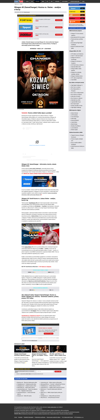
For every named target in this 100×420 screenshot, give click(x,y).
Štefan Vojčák (74, 129)
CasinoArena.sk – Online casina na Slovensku (51, 382)
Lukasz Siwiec (28, 246)
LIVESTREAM (47, 48)
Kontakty (20, 417)
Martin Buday (74, 124)
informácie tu (39, 408)
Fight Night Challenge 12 (76, 85)
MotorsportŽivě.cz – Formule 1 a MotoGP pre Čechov (53, 384)
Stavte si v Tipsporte (46, 266)
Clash (27, 1)
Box (51, 1)
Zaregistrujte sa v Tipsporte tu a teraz (30, 315)
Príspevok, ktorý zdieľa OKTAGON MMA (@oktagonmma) (37, 159)
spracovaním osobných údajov (26, 373)
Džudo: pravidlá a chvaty (76, 105)
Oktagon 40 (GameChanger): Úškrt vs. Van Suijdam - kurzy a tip (40, 355)
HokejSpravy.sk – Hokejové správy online (26, 385)
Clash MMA (74, 79)
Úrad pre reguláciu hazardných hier (42, 413)
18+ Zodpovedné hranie (67, 417)
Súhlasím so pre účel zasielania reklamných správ (29, 373)
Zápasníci (57, 1)
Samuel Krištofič (75, 120)
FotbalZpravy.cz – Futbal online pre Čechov (51, 385)
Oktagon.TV (33, 305)
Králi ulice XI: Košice (75, 96)
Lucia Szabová (74, 127)
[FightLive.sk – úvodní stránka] (18, 1)
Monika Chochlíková (75, 126)
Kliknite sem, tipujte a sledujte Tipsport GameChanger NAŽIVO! (38, 173)
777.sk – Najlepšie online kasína (24, 390)
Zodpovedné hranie (54, 413)
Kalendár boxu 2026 (75, 100)
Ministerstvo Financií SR (27, 413)
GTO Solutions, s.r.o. (79, 417)
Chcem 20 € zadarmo (48, 333)
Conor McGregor (75, 116)
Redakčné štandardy (28, 417)
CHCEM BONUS (59, 20)
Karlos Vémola (74, 113)
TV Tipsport (33, 310)
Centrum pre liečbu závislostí (66, 413)
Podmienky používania (40, 417)
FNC (32, 1)
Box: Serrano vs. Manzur (76, 98)
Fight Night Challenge (76, 107)
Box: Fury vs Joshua (75, 87)
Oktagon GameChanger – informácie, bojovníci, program (22, 354)
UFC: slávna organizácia (76, 77)
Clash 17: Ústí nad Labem (77, 55)
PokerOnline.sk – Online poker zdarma (26, 387)
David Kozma (32, 202)
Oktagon (37, 1)
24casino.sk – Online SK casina (24, 395)
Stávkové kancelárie (74, 1)
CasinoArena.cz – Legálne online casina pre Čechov (53, 387)
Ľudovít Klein (74, 122)
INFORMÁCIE (33, 48)
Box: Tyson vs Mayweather (77, 92)
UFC (47, 1)
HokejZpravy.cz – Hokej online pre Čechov (50, 395)
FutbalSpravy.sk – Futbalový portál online (26, 384)
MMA (43, 1)
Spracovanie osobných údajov (53, 417)
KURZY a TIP (40, 48)
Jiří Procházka (74, 114)
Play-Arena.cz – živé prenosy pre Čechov (50, 397)
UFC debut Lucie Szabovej (77, 54)
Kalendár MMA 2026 (76, 66)
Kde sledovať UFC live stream (78, 37)
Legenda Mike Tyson (76, 101)
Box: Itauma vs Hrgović (76, 94)
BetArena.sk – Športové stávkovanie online (27, 382)
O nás (83, 1)
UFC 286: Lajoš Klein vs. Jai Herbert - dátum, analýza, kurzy (58, 354)
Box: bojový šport (75, 103)
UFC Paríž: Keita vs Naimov (77, 65)
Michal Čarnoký (27, 12)
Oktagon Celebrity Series (77, 76)
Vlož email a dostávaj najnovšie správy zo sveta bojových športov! (24, 371)
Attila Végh (73, 118)
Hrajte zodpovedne (51, 407)
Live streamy (65, 1)
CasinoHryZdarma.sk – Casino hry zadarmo (27, 389)
